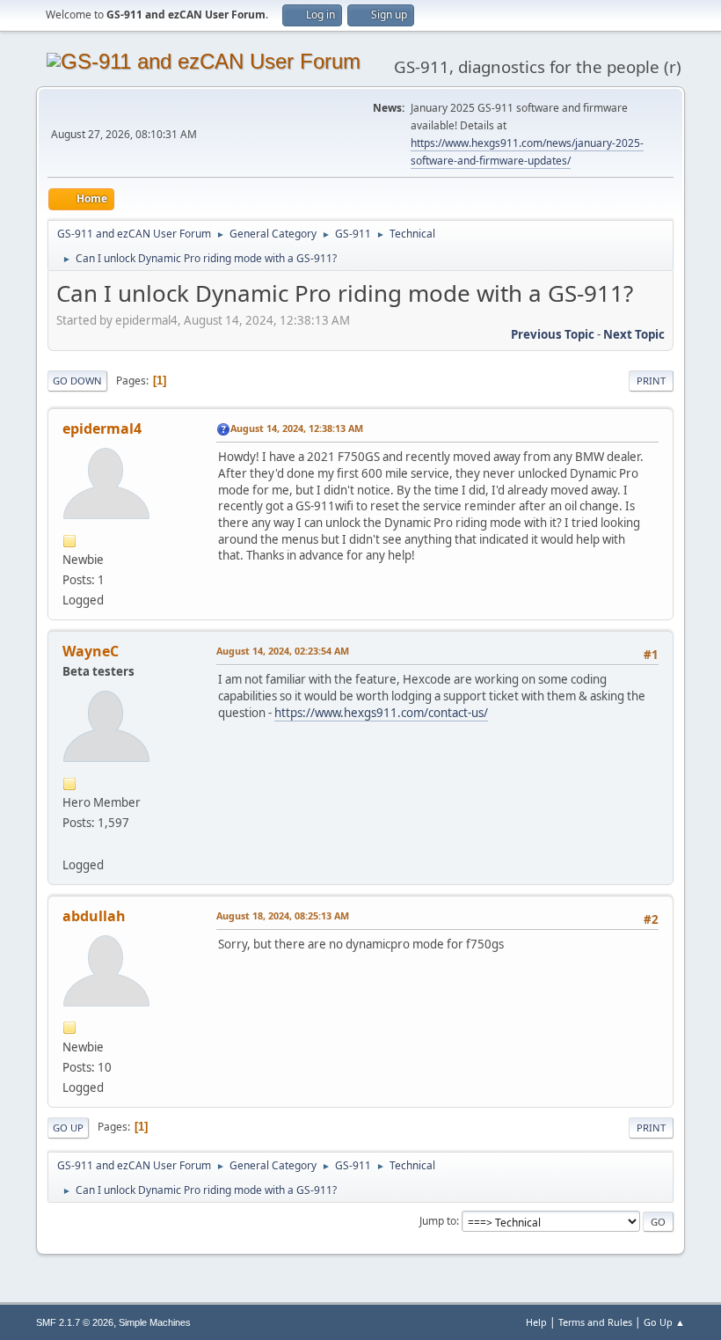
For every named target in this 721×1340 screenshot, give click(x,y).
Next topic (634, 334)
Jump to (437, 1220)
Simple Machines (155, 1322)
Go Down (77, 380)
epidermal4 (102, 428)
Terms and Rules (595, 1322)
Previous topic (552, 334)
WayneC (90, 651)
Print (651, 380)
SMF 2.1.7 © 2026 (74, 1322)
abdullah (94, 916)
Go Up (68, 1127)
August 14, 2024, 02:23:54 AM (282, 650)
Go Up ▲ (664, 1322)
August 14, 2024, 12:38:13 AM (296, 428)
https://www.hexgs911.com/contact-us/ (381, 713)
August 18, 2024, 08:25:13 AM (282, 915)
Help (536, 1322)
